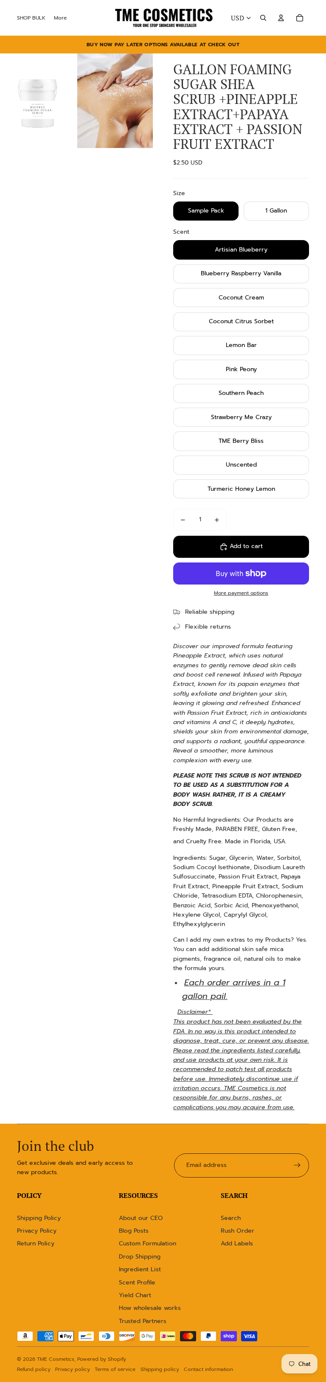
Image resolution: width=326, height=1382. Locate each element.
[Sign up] (297, 1165)
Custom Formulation (147, 1243)
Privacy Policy (36, 1230)
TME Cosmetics (55, 1359)
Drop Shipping (139, 1256)
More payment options (241, 593)
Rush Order (237, 1230)
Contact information (208, 1369)
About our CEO (141, 1218)
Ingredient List (140, 1269)
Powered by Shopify (101, 1359)
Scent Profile (137, 1282)
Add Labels (237, 1243)
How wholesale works (150, 1308)
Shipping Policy (39, 1218)
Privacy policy (72, 1369)
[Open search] (263, 17)
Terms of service (115, 1369)
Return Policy (35, 1243)
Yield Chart (135, 1295)
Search (231, 1218)
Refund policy (34, 1369)
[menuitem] (60, 17)
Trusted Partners (142, 1321)
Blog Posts (134, 1230)
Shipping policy (160, 1369)
